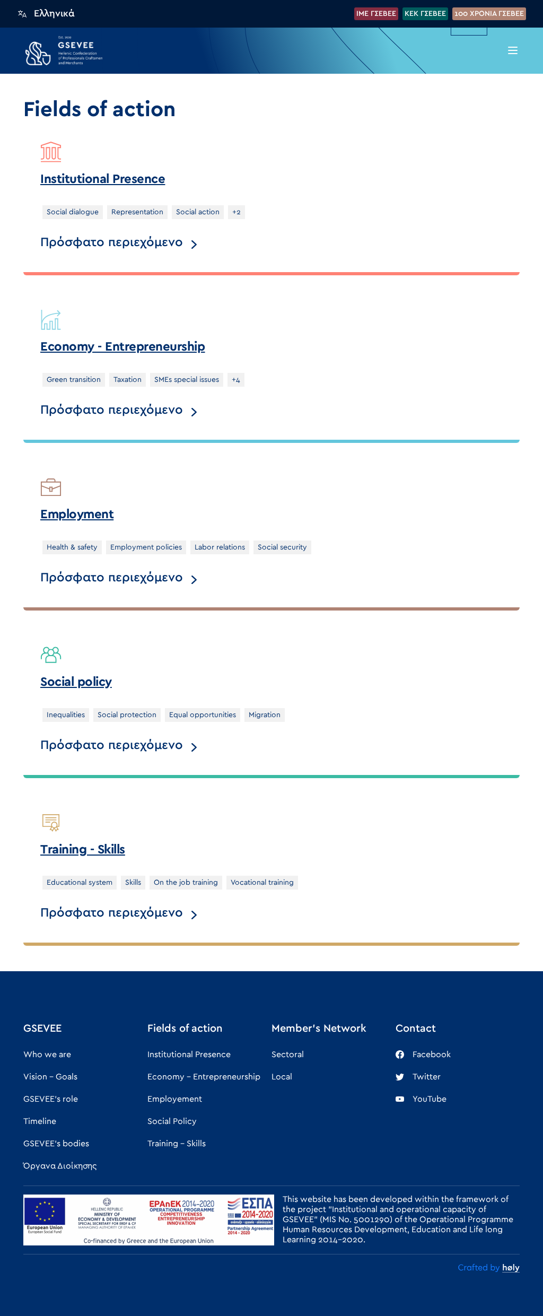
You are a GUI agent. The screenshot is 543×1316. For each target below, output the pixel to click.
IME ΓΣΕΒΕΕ (376, 14)
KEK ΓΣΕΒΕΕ (425, 14)
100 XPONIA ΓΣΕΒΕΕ (489, 14)
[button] (513, 50)
